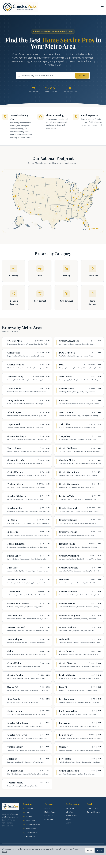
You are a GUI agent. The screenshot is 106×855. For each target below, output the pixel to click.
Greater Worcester (68, 663)
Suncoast (63, 746)
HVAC (28, 812)
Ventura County (15, 746)
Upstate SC (12, 687)
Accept (99, 850)
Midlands (12, 758)
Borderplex (64, 723)
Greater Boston (66, 388)
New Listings (49, 819)
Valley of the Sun (15, 400)
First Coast (12, 567)
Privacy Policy (92, 808)
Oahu (10, 651)
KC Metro (12, 520)
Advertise (69, 812)
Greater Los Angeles (69, 340)
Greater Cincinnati (68, 508)
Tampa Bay (64, 436)
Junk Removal (31, 832)
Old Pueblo (64, 639)
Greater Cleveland (68, 531)
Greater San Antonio (69, 472)
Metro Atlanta (66, 376)
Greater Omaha (15, 675)
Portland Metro (15, 484)
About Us (47, 808)
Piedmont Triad (15, 770)
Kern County (13, 699)
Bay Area (63, 400)
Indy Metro (12, 531)
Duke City (64, 687)
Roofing (29, 816)
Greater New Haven (17, 734)
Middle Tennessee (16, 543)
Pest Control (31, 828)
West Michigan (14, 639)
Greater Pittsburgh (16, 496)
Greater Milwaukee (68, 567)
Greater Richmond (68, 591)
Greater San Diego (16, 436)
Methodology (49, 812)
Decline (89, 850)
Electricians (30, 820)
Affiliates (69, 819)
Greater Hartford (67, 603)
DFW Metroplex (67, 352)
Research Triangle (16, 579)
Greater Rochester (68, 627)
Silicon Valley (14, 555)
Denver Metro (14, 448)
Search (82, 75)
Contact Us (48, 815)
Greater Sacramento (69, 484)
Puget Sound (13, 424)
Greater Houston (15, 364)
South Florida (14, 388)
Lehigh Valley (66, 734)
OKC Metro (64, 579)
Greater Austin (14, 508)
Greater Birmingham (69, 615)
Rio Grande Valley (68, 711)
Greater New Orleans (18, 603)
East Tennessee (66, 699)
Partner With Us (71, 815)
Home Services (32, 836)
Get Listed (70, 808)
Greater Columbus (68, 520)
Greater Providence (69, 555)
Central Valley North (69, 770)
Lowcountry (65, 758)
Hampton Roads (67, 543)
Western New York (16, 627)
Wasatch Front (14, 615)
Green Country (66, 651)
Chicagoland (13, 352)
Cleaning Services (33, 824)
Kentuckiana (13, 591)
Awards (68, 823)
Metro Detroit (66, 412)
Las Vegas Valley (67, 496)
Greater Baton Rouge (17, 723)
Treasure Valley (15, 782)
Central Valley (14, 663)
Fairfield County (67, 675)
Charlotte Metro (67, 460)
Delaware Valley (15, 376)
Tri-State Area (14, 340)
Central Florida (15, 472)
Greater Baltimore (68, 448)
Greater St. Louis (15, 460)
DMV (61, 364)
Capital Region (14, 711)
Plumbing (29, 808)
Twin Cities (64, 424)
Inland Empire (14, 412)
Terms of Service (93, 812)
